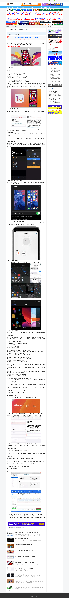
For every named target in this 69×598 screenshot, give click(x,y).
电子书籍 (41, 7)
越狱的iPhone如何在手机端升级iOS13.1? (22, 574)
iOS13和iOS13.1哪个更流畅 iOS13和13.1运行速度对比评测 (24, 562)
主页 (10, 26)
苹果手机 (16, 26)
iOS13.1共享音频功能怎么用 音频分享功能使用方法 (23, 544)
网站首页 (8, 7)
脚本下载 (28, 7)
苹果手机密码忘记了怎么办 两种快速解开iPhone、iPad (57, 71)
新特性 (17, 527)
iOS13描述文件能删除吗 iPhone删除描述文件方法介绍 (24, 550)
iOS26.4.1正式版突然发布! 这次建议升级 (55, 95)
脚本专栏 (23, 7)
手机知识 (53, 47)
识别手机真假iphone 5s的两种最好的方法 (56, 77)
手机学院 (13, 26)
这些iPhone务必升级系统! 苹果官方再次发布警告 (56, 92)
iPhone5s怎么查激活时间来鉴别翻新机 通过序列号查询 (58, 74)
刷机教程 (53, 48)
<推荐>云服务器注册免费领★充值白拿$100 (13, 12)
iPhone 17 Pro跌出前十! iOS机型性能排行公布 (55, 98)
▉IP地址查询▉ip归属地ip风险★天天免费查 (27, 14)
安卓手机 (60, 47)
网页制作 (13, 7)
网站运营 (50, 7)
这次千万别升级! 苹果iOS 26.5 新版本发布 (55, 94)
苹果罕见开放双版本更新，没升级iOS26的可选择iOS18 (57, 101)
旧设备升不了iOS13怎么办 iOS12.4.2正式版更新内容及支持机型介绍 (26, 532)
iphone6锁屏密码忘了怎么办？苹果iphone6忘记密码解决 (58, 81)
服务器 (36, 7)
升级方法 (20, 527)
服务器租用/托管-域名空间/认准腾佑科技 (55, 18)
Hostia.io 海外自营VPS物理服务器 (40, 13)
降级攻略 (23, 527)
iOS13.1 (11, 527)
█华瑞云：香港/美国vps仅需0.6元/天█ (40, 18)
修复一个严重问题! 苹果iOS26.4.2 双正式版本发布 (56, 91)
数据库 (32, 7)
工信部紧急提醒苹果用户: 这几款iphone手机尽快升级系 (57, 99)
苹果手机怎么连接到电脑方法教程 (55, 78)
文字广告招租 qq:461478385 (39, 12)
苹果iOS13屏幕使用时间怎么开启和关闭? (21, 538)
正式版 (14, 527)
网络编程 (18, 7)
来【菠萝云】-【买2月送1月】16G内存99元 (13, 13)
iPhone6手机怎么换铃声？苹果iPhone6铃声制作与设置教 (58, 75)
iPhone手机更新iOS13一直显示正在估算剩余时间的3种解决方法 (25, 556)
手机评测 (50, 48)
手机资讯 (50, 47)
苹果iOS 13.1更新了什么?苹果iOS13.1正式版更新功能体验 (24, 568)
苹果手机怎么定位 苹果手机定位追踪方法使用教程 (57, 70)
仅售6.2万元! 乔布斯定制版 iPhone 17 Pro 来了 (56, 102)
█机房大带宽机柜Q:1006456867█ (54, 13)
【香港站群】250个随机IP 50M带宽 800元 (27, 15)
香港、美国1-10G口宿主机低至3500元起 (41, 15)
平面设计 (55, 7)
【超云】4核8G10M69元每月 (25, 18)
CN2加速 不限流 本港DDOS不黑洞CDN (27, 12)
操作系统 (45, 7)
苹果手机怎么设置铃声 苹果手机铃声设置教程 (56, 68)
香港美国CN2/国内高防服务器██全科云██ (13, 19)
